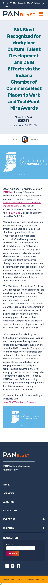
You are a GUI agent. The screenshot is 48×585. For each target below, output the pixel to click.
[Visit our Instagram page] (12, 566)
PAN (16, 469)
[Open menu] (41, 13)
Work (6, 484)
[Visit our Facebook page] (18, 566)
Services (8, 493)
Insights (24, 528)
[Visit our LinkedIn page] (6, 566)
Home (5, 3)
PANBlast (8, 192)
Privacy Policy (39, 579)
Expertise (24, 519)
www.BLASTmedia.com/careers (19, 402)
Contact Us (10, 510)
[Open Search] (43, 4)
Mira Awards (13, 212)
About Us (8, 502)
